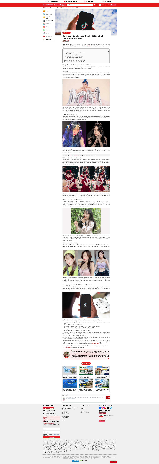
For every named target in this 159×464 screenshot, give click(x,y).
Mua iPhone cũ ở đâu (108, 443)
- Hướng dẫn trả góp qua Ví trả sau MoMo (68, 409)
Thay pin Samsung (50, 442)
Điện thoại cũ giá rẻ (58, 442)
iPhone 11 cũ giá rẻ (62, 443)
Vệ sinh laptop (47, 443)
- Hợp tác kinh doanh (83, 411)
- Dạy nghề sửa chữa (83, 409)
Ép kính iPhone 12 (81, 442)
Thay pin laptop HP (46, 440)
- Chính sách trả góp (65, 416)
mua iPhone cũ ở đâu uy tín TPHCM (100, 449)
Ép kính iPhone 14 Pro (81, 441)
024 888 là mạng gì (102, 441)
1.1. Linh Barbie (68, 53)
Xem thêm (63, 420)
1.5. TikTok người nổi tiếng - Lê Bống (72, 58)
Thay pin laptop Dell (54, 440)
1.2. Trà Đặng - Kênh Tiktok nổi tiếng (72, 54)
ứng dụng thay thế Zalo (96, 450)
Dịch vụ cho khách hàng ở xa (50, 419)
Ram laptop (59, 450)
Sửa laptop (54, 450)
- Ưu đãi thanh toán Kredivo (66, 408)
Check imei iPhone (105, 447)
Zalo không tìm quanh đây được (102, 446)
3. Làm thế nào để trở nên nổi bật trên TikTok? (74, 61)
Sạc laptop (63, 450)
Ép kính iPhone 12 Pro (74, 442)
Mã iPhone (106, 442)
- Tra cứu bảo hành (64, 417)
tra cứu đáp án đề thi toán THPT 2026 (99, 440)
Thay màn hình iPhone (62, 440)
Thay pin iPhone (46, 441)
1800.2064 (53, 410)
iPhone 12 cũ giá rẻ (46, 444)
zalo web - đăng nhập (111, 449)
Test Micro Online (110, 440)
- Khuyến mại (82, 407)
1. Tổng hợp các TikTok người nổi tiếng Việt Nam (74, 52)
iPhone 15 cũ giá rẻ (51, 451)
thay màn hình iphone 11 (84, 446)
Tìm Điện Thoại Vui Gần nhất (50, 416)
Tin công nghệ (52, 7)
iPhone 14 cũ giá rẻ (62, 444)
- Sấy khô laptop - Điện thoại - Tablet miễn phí (69, 407)
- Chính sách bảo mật (65, 413)
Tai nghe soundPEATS (87, 443)
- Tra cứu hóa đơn (64, 418)
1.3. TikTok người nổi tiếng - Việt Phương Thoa (74, 56)
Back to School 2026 (100, 448)
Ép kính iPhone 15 (74, 441)
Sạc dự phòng (76, 444)
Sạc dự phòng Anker (77, 445)
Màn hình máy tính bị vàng (102, 445)
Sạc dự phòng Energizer (84, 444)
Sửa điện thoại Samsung (55, 441)
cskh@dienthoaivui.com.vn (50, 413)
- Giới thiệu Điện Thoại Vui (84, 412)
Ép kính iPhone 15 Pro (81, 440)
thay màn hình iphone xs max (79, 449)
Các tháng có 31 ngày (99, 442)
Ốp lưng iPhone (85, 445)
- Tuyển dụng (82, 408)
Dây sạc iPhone (70, 444)
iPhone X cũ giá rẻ (54, 443)
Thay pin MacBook (51, 449)
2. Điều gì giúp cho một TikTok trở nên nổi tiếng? (74, 60)
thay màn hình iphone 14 (75, 446)
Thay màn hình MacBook (55, 448)
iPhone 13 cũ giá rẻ (54, 444)
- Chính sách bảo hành (65, 412)
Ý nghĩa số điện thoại (100, 443)
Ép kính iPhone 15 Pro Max (72, 440)
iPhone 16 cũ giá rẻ (59, 451)
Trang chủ (46, 7)
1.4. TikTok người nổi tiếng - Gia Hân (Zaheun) (73, 57)
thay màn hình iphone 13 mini (79, 448)
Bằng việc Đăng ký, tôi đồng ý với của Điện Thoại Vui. (51, 435)
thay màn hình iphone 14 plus (81, 447)
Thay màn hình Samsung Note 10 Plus (53, 447)
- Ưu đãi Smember (64, 411)
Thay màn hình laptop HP (59, 449)
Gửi (109, 397)
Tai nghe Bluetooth (78, 443)
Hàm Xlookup (101, 444)
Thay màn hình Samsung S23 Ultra (51, 446)
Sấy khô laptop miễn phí (55, 452)
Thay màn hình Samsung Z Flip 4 (49, 445)
